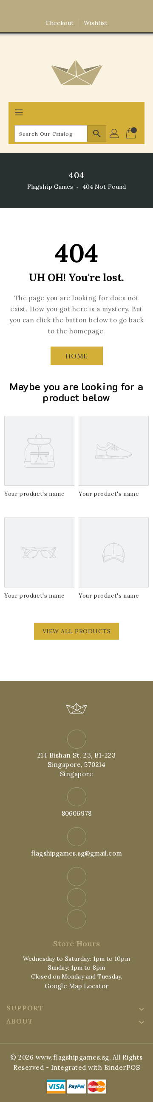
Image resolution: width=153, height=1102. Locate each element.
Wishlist (96, 23)
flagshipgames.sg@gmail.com (76, 853)
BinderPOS (122, 1067)
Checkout (59, 23)
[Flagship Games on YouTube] (92, 9)
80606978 (76, 813)
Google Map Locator (76, 986)
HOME (76, 356)
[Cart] (131, 133)
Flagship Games (50, 186)
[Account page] (114, 133)
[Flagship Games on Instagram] (76, 9)
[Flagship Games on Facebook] (60, 9)
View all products (76, 631)
